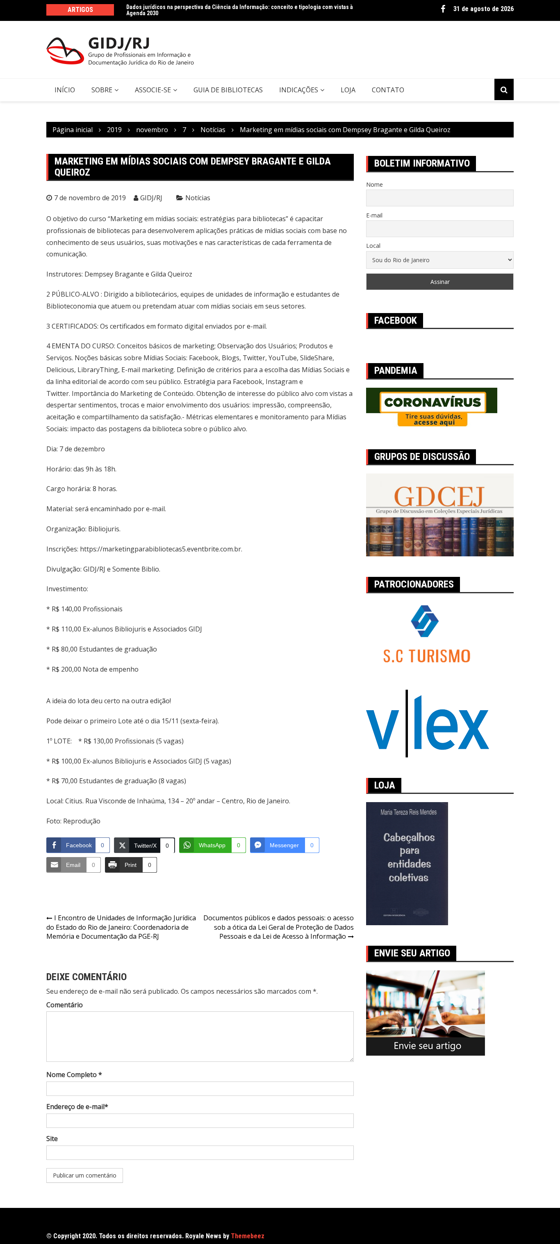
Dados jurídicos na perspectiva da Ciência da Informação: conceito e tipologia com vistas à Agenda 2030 (239, 10)
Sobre (101, 89)
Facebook (443, 9)
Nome (374, 184)
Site (52, 1138)
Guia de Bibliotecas (228, 89)
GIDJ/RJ (151, 197)
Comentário (64, 1004)
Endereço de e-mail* (77, 1106)
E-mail (374, 215)
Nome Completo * (74, 1074)
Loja (348, 89)
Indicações (298, 89)
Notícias (197, 197)
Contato (388, 89)
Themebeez (247, 1236)
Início (65, 89)
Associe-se (153, 89)
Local (373, 245)
